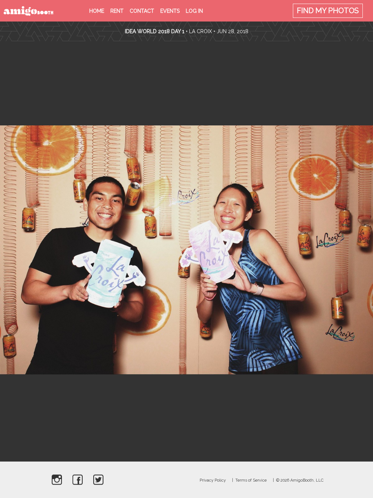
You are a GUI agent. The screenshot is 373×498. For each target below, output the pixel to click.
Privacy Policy (213, 480)
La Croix (200, 31)
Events (170, 11)
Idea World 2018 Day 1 (154, 31)
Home (96, 11)
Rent (116, 11)
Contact (142, 11)
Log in (194, 11)
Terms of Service (251, 480)
